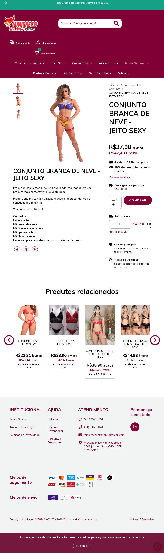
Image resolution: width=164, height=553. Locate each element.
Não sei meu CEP (118, 231)
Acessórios (107, 63)
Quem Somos (18, 419)
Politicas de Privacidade (25, 435)
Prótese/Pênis (43, 73)
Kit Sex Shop (73, 73)
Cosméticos (81, 63)
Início (112, 85)
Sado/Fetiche (99, 73)
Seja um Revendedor (55, 429)
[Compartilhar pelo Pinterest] (35, 251)
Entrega (53, 419)
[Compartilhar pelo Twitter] (26, 251)
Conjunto (114, 89)
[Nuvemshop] (141, 519)
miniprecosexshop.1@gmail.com (104, 435)
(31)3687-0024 (93, 427)
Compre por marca (28, 63)
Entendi (82, 546)
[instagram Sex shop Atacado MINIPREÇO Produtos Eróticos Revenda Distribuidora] (5, 3)
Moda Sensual (136, 63)
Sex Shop (58, 63)
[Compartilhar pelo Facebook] (17, 251)
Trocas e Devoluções (23, 427)
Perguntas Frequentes (55, 440)
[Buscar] (116, 23)
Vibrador (124, 73)
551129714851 (93, 419)
